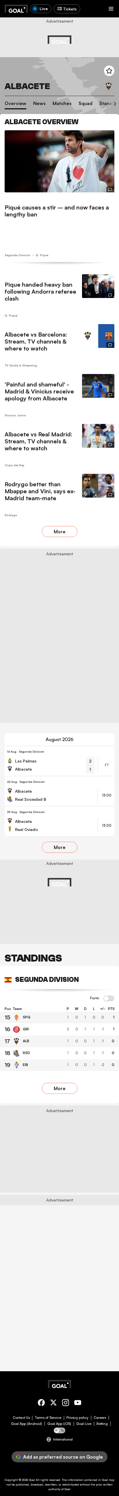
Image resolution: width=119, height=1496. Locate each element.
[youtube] (77, 1403)
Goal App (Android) (26, 1424)
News (39, 103)
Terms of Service (48, 1418)
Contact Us (21, 1418)
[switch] (108, 998)
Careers (100, 1418)
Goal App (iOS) (59, 1424)
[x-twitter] (53, 1403)
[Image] (59, 161)
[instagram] (65, 1403)
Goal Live (83, 1424)
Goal (32, 1479)
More (60, 531)
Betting (102, 1424)
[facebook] (41, 1403)
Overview (15, 103)
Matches (62, 103)
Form (94, 998)
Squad (85, 103)
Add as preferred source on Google (63, 1457)
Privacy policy (77, 1418)
